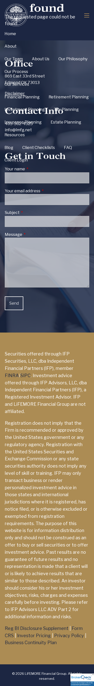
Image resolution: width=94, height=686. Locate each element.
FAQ (68, 147)
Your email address (42, 191)
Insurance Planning (23, 122)
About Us (40, 59)
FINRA (12, 375)
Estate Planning (66, 122)
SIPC (25, 375)
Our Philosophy (72, 59)
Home (10, 33)
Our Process (16, 71)
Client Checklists (38, 147)
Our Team (14, 59)
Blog (9, 147)
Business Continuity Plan (31, 642)
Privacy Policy (69, 635)
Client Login (16, 160)
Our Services (17, 84)
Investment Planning (25, 109)
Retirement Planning (69, 97)
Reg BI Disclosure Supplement (36, 628)
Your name (35, 169)
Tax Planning (66, 109)
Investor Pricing (34, 635)
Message (33, 234)
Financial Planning (22, 97)
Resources (15, 135)
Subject (32, 212)
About (11, 46)
